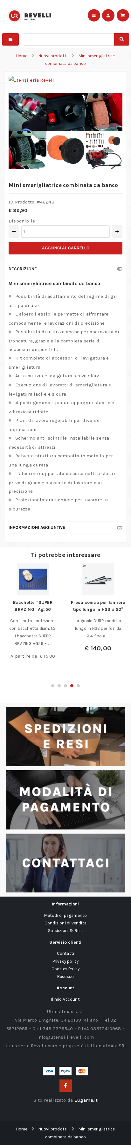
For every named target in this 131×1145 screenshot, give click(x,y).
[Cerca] (121, 39)
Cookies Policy (66, 969)
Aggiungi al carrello (65, 248)
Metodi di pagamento (65, 915)
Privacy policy (65, 961)
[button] (52, 685)
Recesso (65, 976)
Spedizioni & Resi (65, 930)
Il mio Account (65, 999)
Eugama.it (86, 1100)
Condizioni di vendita (65, 923)
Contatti (65, 953)
